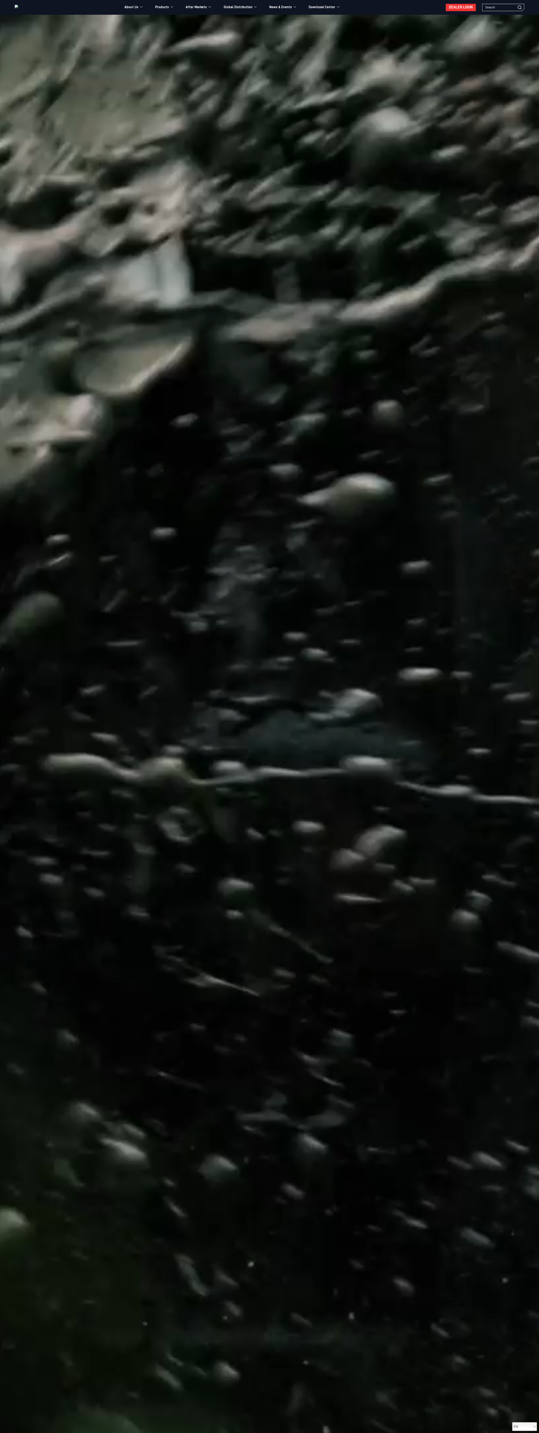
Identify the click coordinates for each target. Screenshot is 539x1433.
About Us (131, 7)
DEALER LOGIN (461, 7)
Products (162, 7)
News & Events (280, 7)
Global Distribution (238, 7)
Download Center (322, 7)
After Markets (196, 7)
